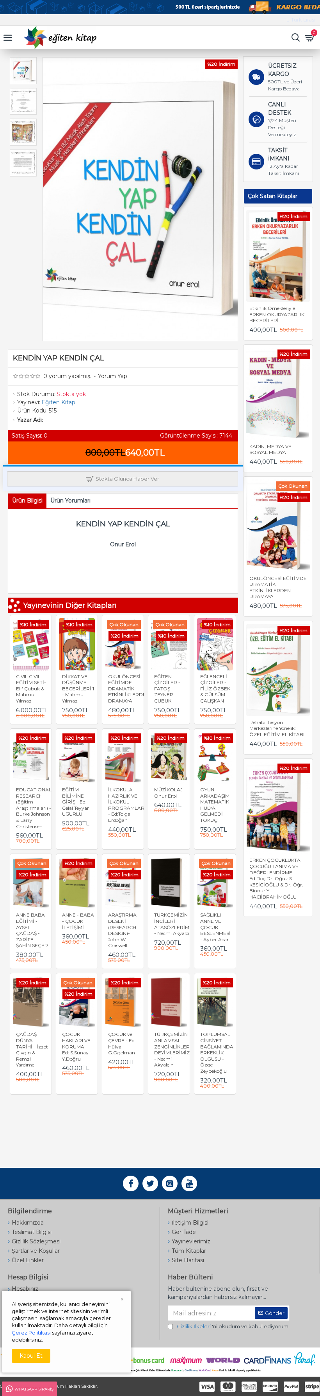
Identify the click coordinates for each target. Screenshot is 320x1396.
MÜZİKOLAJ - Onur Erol (170, 793)
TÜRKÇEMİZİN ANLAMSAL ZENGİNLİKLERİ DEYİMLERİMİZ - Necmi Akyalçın (172, 1049)
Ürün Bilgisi (27, 500)
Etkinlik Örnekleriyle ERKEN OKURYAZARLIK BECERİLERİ (276, 314)
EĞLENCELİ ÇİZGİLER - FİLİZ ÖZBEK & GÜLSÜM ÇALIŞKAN (215, 689)
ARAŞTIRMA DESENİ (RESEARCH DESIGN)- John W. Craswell (122, 930)
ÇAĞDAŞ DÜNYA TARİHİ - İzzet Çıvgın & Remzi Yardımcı (32, 1049)
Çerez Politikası (31, 1332)
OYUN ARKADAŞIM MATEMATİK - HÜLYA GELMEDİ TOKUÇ (216, 805)
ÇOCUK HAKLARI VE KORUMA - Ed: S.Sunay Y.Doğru (76, 1046)
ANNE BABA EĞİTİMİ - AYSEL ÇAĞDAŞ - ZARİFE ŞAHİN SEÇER (32, 930)
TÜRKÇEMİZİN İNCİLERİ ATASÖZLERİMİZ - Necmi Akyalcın (174, 924)
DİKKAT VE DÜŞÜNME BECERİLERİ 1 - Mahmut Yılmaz (78, 689)
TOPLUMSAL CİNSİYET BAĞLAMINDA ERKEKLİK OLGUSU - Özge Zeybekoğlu (216, 1052)
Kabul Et (31, 1355)
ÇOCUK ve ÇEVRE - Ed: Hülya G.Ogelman (122, 1043)
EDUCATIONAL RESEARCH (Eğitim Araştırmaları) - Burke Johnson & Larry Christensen (34, 808)
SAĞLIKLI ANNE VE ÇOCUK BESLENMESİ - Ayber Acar (215, 927)
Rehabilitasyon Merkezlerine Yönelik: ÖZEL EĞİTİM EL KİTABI (276, 728)
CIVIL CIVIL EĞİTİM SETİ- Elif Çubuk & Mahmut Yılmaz (31, 689)
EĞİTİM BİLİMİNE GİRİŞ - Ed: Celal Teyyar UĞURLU (75, 802)
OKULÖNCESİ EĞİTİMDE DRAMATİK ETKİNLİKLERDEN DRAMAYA (128, 689)
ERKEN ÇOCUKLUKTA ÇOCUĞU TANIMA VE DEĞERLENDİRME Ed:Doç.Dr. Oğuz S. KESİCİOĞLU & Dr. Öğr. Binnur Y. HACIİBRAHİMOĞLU (276, 878)
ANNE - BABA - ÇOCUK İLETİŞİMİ (78, 921)
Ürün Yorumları (70, 500)
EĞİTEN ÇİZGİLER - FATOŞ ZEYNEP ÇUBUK (167, 689)
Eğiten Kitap (58, 402)
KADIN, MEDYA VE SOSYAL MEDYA (270, 449)
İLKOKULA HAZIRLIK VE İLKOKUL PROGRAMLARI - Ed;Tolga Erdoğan (127, 805)
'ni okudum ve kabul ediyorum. (233, 1326)
